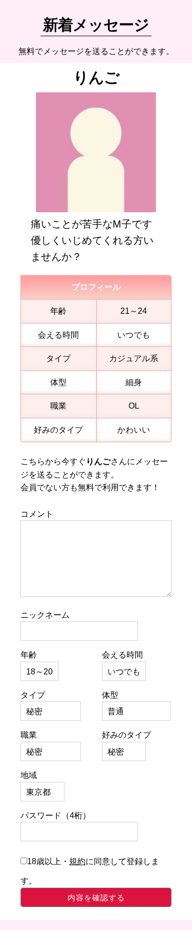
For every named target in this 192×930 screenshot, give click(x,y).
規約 (77, 861)
